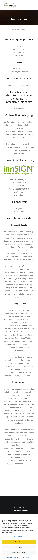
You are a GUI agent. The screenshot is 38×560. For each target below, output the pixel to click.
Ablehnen (19, 547)
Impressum (28, 557)
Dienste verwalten (18, 536)
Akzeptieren (19, 542)
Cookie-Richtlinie (11, 557)
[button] (35, 516)
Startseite (14, 29)
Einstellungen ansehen (19, 552)
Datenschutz (20, 557)
